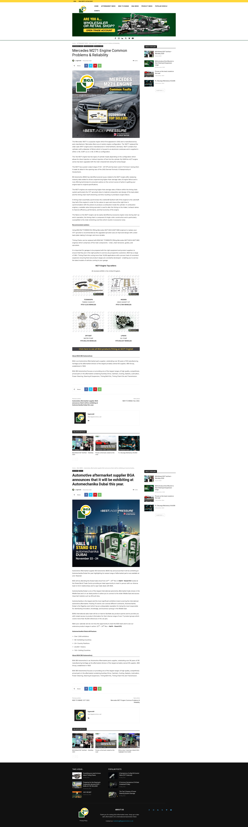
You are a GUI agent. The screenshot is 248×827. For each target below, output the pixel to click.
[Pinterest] (95, 66)
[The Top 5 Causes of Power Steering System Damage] (113, 794)
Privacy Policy (83, 820)
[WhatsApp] (100, 66)
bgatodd (78, 60)
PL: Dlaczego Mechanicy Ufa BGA (127, 452)
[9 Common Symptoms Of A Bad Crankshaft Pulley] (113, 784)
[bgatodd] (73, 61)
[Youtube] (132, 38)
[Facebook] (115, 38)
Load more (159, 90)
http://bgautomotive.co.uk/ (94, 416)
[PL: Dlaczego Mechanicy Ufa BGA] (129, 443)
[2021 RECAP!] (77, 794)
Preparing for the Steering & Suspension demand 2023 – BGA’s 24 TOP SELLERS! (91, 784)
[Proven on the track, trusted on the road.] (106, 443)
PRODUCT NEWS (99, 46)
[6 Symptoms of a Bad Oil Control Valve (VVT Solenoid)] (113, 775)
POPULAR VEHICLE (88, 46)
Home (74, 43)
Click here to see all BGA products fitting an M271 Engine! (106, 349)
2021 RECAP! (87, 792)
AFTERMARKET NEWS (82, 43)
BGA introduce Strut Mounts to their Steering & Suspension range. (164, 63)
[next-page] (76, 459)
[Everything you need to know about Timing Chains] (77, 775)
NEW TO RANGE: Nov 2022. (131, 401)
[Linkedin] (122, 38)
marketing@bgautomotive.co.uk (123, 821)
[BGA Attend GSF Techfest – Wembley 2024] (82, 443)
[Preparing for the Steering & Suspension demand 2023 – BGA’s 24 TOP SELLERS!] (77, 784)
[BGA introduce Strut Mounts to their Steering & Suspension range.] (149, 63)
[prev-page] (73, 459)
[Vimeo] (129, 38)
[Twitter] (125, 38)
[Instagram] (119, 38)
